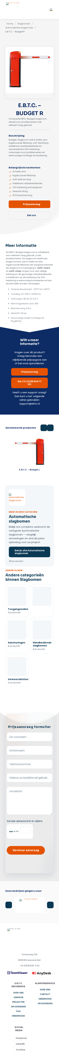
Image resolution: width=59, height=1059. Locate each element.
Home (10, 23)
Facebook (21, 1038)
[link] (17, 972)
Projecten (18, 1002)
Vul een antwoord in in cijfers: (25, 821)
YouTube (20, 1049)
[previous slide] (8, 905)
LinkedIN (20, 1043)
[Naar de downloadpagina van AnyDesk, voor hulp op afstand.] (41, 973)
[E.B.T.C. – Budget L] (29, 452)
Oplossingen (18, 1006)
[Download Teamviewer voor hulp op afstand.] (17, 972)
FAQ (18, 1011)
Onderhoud (18, 1015)
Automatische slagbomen (19, 27)
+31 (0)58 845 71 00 (29, 965)
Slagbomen (24, 23)
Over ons (18, 992)
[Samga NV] (29, 905)
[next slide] (50, 905)
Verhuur (18, 997)
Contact (45, 994)
